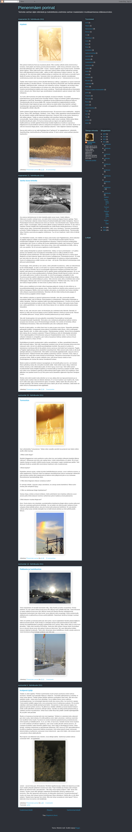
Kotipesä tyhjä (26, 690)
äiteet (87, 123)
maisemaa (88, 65)
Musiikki (87, 80)
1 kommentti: (50, 679)
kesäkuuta (107, 170)
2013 (104, 136)
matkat (87, 68)
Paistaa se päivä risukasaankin (94, 89)
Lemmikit (88, 56)
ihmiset (87, 32)
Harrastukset (89, 29)
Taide (86, 111)
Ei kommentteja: (51, 169)
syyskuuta (107, 154)
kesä (86, 44)
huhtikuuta (107, 181)
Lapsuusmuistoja (90, 53)
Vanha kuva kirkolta (28, 181)
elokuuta (107, 158)
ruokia (87, 105)
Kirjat (86, 47)
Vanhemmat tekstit (73, 810)
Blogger (77, 828)
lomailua (87, 59)
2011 (104, 142)
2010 (104, 227)
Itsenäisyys (88, 38)
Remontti (88, 99)
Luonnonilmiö (89, 62)
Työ (86, 117)
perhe (28, 805)
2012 (104, 139)
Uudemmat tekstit (26, 810)
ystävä (87, 120)
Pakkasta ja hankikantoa (30, 569)
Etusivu (49, 810)
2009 (104, 230)
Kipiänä (23, 24)
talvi (86, 114)
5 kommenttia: (50, 389)
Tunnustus (24, 400)
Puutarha (88, 96)
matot (87, 71)
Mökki (87, 86)
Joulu (86, 41)
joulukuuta (108, 144)
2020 (104, 134)
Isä (86, 35)
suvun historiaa (89, 108)
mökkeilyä (88, 83)
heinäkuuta (107, 164)
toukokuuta (107, 176)
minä (86, 74)
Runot (87, 102)
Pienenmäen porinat (36, 7)
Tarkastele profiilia (90, 160)
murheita (87, 77)
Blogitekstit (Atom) (51, 815)
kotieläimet (88, 50)
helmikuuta (107, 193)
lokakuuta (107, 148)
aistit (86, 22)
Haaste (87, 26)
